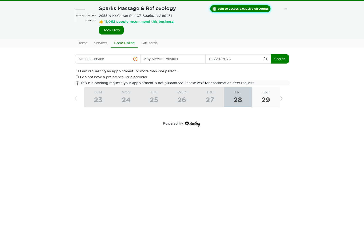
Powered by (173, 123)
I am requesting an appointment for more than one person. (128, 71)
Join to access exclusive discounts (243, 9)
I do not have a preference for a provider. (114, 77)
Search (279, 59)
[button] (285, 97)
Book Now (111, 30)
